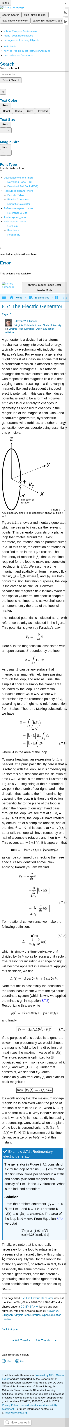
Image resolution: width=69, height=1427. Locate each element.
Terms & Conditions (30, 1404)
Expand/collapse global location (65, 296)
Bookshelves (42, 297)
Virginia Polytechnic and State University (38, 325)
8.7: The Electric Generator (37, 1298)
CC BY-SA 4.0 (29, 1306)
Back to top (8, 1329)
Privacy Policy (10, 1404)
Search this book (10, 68)
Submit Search (11, 80)
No (21, 1361)
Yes (9, 1361)
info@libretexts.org (15, 1412)
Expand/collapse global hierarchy (6, 297)
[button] (13, 230)
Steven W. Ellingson (26, 321)
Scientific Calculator (18, 203)
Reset (5, 105)
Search (7, 1423)
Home (19, 297)
